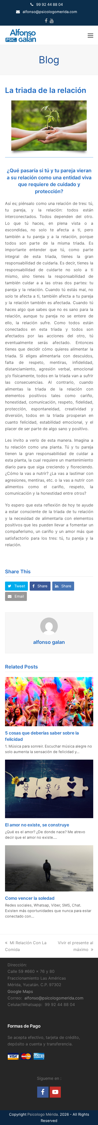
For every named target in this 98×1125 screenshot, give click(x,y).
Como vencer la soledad (30, 898)
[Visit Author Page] (49, 625)
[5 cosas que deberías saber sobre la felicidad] (49, 701)
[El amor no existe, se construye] (49, 788)
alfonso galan (49, 642)
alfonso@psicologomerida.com (53, 997)
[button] (90, 35)
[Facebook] (46, 21)
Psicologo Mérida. (43, 1114)
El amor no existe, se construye (37, 824)
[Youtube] (52, 21)
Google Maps (20, 991)
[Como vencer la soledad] (49, 867)
